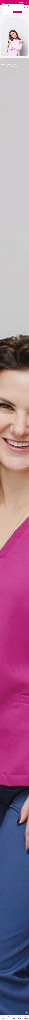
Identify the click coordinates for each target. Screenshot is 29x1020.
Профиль (26, 1018)
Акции (2, 1018)
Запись (13, 1018)
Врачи (8, 1018)
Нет (8, 12)
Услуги (19, 1018)
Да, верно (18, 12)
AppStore (21, 2)
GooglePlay (3, 3)
